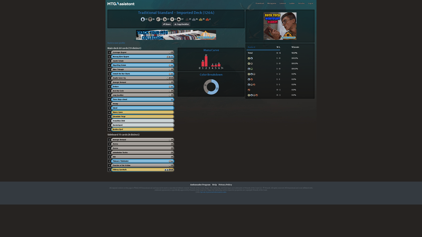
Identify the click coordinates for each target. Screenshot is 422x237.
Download (260, 3)
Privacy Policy (225, 185)
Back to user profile (116, 43)
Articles (301, 3)
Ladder (292, 3)
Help (214, 185)
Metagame (271, 3)
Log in (310, 3)
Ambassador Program (200, 185)
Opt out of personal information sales (213, 192)
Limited (283, 3)
